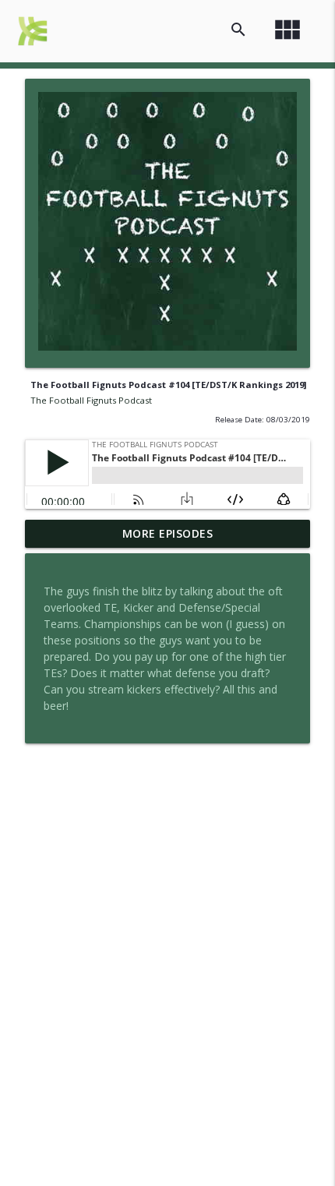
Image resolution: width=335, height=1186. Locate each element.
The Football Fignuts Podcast (91, 400)
